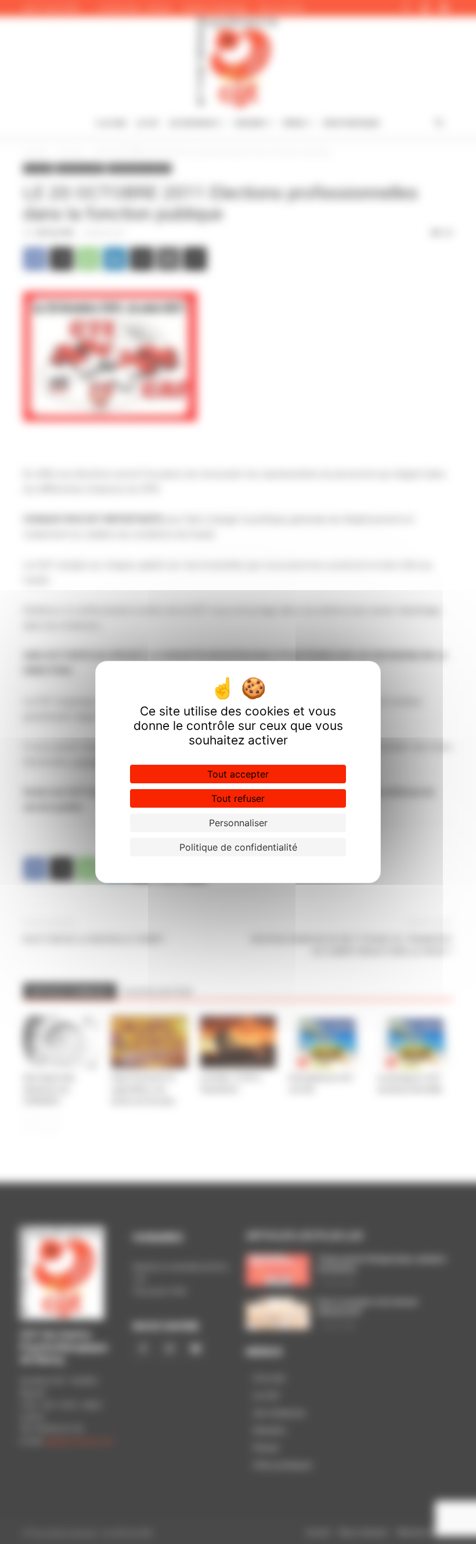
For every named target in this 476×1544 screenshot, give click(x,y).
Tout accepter (238, 774)
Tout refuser (238, 798)
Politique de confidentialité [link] (238, 847)
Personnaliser (238, 823)
